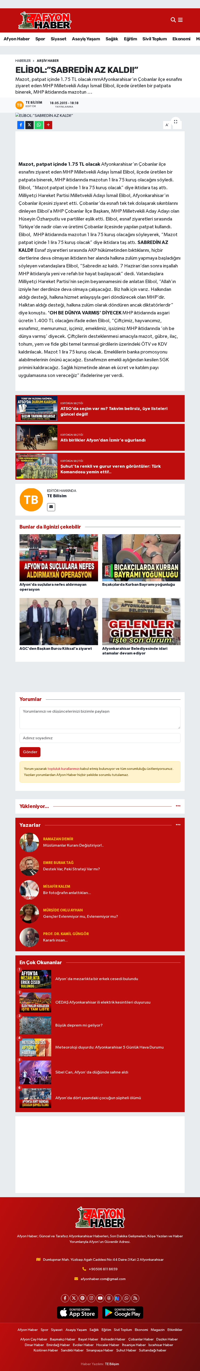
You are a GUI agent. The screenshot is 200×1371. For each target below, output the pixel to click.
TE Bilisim (57, 496)
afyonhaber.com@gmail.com (103, 1279)
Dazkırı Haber (167, 1339)
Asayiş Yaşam (86, 39)
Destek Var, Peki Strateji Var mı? (71, 869)
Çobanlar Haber (141, 1339)
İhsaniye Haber (134, 1345)
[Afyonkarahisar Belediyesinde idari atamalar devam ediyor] (141, 621)
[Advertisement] (100, 1154)
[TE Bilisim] (31, 500)
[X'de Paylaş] (29, 125)
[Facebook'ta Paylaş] (20, 125)
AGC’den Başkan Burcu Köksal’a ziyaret (56, 649)
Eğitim (130, 39)
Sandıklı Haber (72, 1350)
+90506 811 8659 (103, 1269)
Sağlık (112, 39)
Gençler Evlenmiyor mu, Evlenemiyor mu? (80, 917)
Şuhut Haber (126, 1350)
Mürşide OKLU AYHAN (63, 910)
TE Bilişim (112, 1364)
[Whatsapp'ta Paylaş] (39, 125)
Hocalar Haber (107, 1345)
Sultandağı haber (152, 1350)
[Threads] (109, 1298)
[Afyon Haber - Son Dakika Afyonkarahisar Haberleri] (44, 20)
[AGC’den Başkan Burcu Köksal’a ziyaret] (59, 621)
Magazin (158, 1330)
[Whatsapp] (126, 1298)
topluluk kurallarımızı (64, 769)
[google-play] (122, 1312)
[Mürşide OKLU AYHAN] (29, 913)
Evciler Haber (83, 1345)
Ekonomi (181, 39)
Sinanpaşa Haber (99, 1350)
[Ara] (173, 20)
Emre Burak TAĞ (58, 863)
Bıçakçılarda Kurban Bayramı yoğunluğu (138, 584)
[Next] (118, 1298)
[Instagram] (91, 1298)
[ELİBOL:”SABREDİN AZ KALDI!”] (100, 116)
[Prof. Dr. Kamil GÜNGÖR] (29, 937)
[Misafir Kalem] (29, 890)
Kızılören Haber (46, 1350)
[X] (74, 1298)
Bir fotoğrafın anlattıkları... (67, 893)
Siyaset (58, 39)
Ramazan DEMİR (58, 839)
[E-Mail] (51, 507)
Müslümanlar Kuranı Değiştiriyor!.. (73, 845)
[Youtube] (100, 1298)
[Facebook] (65, 1298)
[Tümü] (178, 806)
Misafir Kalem (56, 886)
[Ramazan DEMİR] (29, 842)
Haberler (23, 61)
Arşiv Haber (48, 61)
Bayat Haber (88, 1339)
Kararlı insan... (55, 940)
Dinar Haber (34, 1345)
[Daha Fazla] (48, 125)
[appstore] (77, 1312)
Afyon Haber (17, 39)
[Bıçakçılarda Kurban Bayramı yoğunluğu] (141, 558)
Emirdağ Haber (58, 1345)
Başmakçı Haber (62, 1339)
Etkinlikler (175, 1330)
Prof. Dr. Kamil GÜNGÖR (66, 934)
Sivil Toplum (154, 39)
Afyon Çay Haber (33, 1339)
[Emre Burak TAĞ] (29, 866)
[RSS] (135, 1298)
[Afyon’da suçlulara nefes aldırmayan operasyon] (59, 558)
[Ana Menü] (180, 20)
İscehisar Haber (161, 1345)
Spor (40, 39)
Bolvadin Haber (113, 1339)
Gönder (30, 752)
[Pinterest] (83, 1298)
